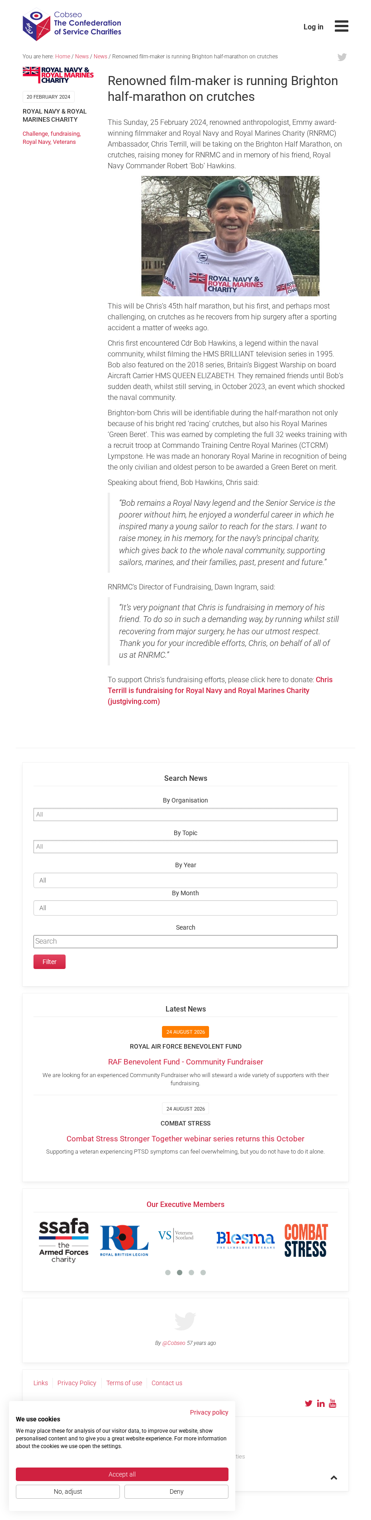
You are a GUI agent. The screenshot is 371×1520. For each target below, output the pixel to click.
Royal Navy (36, 141)
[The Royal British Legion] (124, 1240)
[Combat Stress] (306, 1240)
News (82, 56)
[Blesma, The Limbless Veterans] (246, 1240)
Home (62, 56)
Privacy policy (209, 1412)
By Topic (185, 833)
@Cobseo (174, 1343)
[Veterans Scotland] (185, 1240)
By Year (185, 865)
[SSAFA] (64, 1240)
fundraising (65, 133)
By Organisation (185, 800)
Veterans (64, 141)
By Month (185, 893)
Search (185, 927)
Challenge (35, 133)
